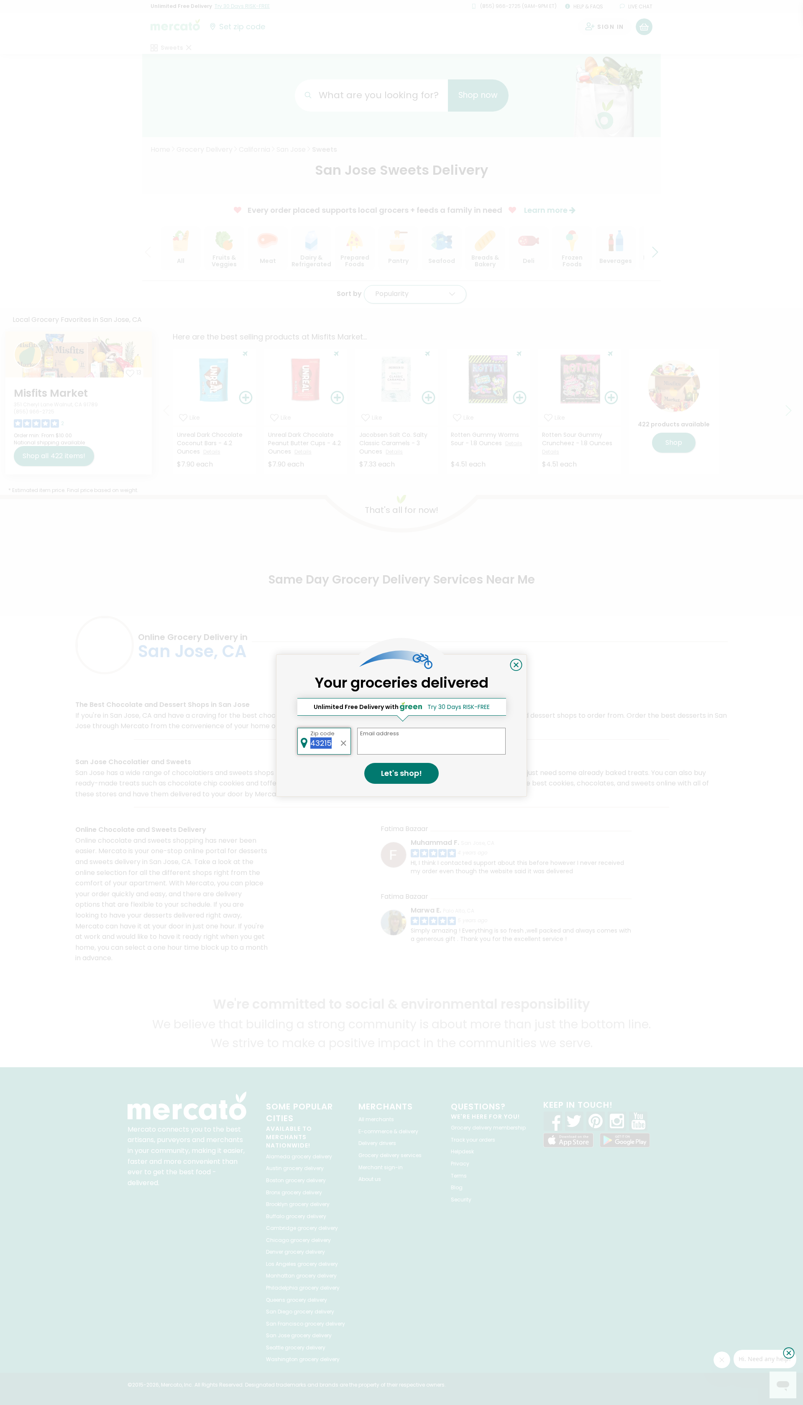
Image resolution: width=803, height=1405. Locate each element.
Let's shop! (401, 773)
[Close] (516, 665)
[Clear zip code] (344, 741)
